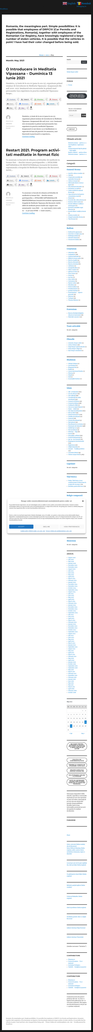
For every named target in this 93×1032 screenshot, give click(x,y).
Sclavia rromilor (72, 215)
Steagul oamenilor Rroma (75, 217)
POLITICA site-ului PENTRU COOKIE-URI (77, 770)
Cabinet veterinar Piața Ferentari (76, 928)
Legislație (71, 464)
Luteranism (71, 281)
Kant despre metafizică (74, 350)
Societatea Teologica (74, 965)
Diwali (70, 375)
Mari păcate (71, 422)
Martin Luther (72, 283)
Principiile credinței (74, 435)
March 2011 (71, 687)
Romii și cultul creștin (74, 202)
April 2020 (71, 660)
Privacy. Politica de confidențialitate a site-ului (59, 531)
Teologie (70, 298)
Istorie (70, 275)
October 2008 (72, 692)
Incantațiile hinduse (74, 379)
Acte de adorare (72, 394)
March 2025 (71, 578)
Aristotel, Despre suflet (75, 343)
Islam (69, 388)
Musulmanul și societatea (75, 424)
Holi (69, 377)
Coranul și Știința (73, 403)
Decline (46, 526)
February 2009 (72, 690)
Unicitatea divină (73, 452)
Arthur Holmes (72, 345)
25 (71, 726)
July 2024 (71, 594)
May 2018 (71, 670)
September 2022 (73, 632)
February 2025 (72, 580)
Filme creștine (72, 269)
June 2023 (71, 616)
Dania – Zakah (72, 409)
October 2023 (72, 611)
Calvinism (71, 266)
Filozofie (70, 339)
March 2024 (71, 601)
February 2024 (72, 603)
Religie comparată (75, 495)
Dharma (70, 373)
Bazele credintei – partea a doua (77, 152)
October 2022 (72, 630)
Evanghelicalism (73, 268)
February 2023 (72, 622)
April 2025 (71, 576)
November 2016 (72, 675)
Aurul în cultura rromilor (75, 173)
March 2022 (71, 643)
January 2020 (72, 662)
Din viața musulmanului (75, 411)
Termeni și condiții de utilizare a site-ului (77, 765)
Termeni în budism (73, 239)
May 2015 (71, 683)
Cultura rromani (72, 181)
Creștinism (71, 249)
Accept (21, 526)
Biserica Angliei (72, 260)
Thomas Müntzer (73, 300)
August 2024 (71, 592)
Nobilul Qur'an (72, 428)
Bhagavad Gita (72, 367)
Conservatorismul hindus (75, 371)
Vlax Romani (72, 219)
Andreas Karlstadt (73, 256)
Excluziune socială (73, 188)
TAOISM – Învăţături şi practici (77, 967)
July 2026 (71, 559)
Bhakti (70, 369)
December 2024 (72, 584)
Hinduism (71, 360)
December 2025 (72, 565)
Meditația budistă (73, 236)
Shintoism (71, 541)
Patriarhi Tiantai (73, 237)
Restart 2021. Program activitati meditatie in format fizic (33, 152)
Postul (70, 433)
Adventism (71, 252)
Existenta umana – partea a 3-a (77, 143)
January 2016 (72, 679)
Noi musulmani (72, 430)
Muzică (70, 198)
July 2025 (71, 571)
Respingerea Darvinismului (76, 441)
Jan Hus (70, 277)
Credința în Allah (73, 405)
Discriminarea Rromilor (75, 186)
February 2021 (72, 656)
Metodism (71, 285)
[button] (83, 501)
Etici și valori (72, 413)
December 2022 (72, 626)
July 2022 (71, 635)
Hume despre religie (74, 348)
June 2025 (71, 573)
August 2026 (72, 557)
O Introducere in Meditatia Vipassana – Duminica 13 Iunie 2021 (31, 73)
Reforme (70, 296)
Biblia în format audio (74, 258)
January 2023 (72, 624)
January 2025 (72, 582)
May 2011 (70, 685)
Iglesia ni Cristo (72, 271)
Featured (70, 418)
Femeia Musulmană (74, 420)
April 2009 (71, 689)
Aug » (83, 733)
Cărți (69, 175)
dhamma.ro (9, 121)
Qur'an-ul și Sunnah (74, 439)
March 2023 (71, 620)
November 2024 (72, 586)
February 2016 (72, 677)
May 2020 (71, 658)
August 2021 (71, 649)
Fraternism (72, 309)
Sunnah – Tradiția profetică (76, 449)
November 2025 (72, 567)
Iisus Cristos (71, 273)
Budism (70, 228)
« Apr (70, 733)
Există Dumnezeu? (73, 414)
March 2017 (71, 671)
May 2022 (71, 639)
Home (41, 55)
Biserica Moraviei (73, 262)
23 (85, 722)
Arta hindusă (72, 365)
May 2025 (71, 575)
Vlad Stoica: (72, 477)
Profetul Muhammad (74, 437)
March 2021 (71, 654)
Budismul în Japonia (74, 232)
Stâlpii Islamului (73, 447)
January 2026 (72, 563)
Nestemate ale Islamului (75, 426)
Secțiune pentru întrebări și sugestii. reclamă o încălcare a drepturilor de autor (77, 746)
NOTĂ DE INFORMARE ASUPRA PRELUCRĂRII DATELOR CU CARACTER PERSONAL (77, 782)
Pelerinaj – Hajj (72, 432)
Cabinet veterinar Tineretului (75, 937)
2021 (47, 55)
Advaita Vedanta (72, 363)
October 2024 (72, 588)
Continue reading (28, 136)
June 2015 (71, 681)
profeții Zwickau (73, 290)
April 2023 (71, 618)
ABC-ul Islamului (73, 392)
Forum (70, 85)
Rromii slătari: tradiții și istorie (77, 211)
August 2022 (71, 633)
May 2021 (71, 651)
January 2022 (72, 645)
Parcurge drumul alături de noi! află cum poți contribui (77, 96)
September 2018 (72, 668)
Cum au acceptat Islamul (75, 407)
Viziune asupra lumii (74, 454)
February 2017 (72, 673)
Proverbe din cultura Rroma (76, 200)
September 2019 (73, 666)
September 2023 (73, 613)
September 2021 (72, 647)
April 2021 (71, 652)
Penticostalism (72, 287)
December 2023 (72, 607)
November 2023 (72, 609)
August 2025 (71, 569)
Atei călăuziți (72, 395)
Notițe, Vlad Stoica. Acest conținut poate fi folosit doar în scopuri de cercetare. (77, 482)
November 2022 (72, 628)
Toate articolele (73, 326)
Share (68, 835)
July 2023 (70, 614)
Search (69, 59)
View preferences (71, 526)
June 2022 (71, 637)
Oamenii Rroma (73, 169)
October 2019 (72, 664)
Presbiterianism (72, 288)
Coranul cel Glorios (73, 401)
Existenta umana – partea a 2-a (77, 154)
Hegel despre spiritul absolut (76, 347)
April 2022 (71, 641)
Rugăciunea (71, 445)
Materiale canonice (73, 317)
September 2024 (73, 590)
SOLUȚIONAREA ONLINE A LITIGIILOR (77, 775)
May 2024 (71, 597)
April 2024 (71, 599)
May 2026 (71, 561)
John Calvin (71, 279)
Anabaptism (71, 254)
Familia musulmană (74, 416)
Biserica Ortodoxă (73, 264)
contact (71, 129)
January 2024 (72, 605)
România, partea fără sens (75, 486)
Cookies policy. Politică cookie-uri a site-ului (33, 531)
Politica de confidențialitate (77, 760)
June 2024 (71, 595)
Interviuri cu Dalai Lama (75, 234)
